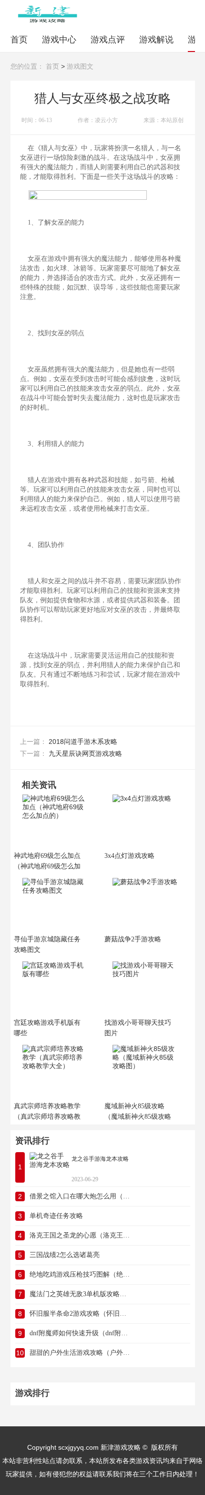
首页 (19, 39)
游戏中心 (59, 39)
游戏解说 (156, 39)
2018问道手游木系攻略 (83, 741)
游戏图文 (80, 66)
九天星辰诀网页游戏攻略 (85, 753)
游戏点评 (108, 39)
